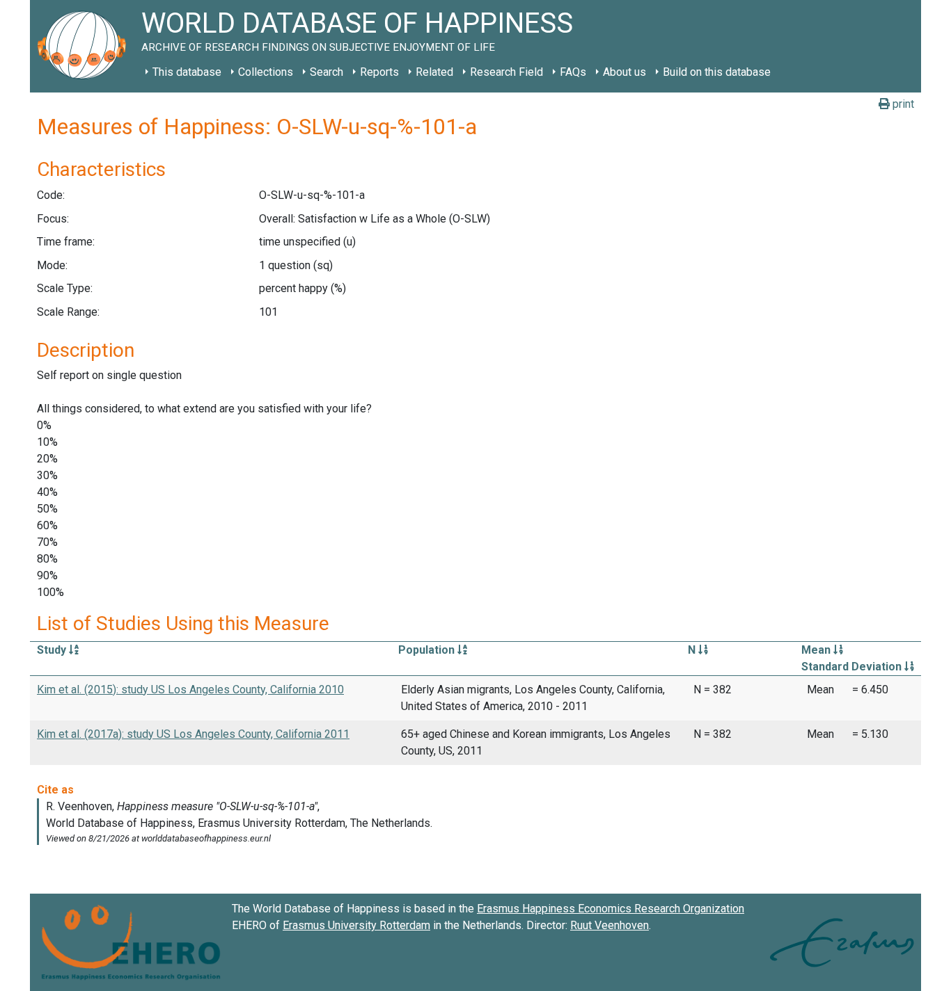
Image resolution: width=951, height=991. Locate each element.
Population (427, 649)
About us (624, 72)
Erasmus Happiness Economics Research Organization (610, 908)
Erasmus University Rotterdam (356, 925)
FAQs (573, 72)
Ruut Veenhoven (609, 925)
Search (326, 72)
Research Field (506, 72)
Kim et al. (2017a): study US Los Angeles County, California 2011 (193, 734)
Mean (817, 649)
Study (53, 649)
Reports (379, 72)
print (902, 104)
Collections (265, 72)
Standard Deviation (852, 666)
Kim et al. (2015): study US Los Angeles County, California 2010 (190, 689)
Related (434, 72)
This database (186, 72)
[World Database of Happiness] (85, 46)
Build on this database (717, 72)
